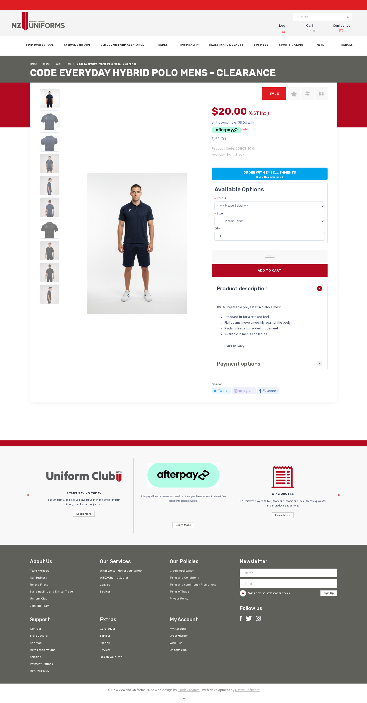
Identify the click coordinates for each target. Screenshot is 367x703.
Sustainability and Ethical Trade (51, 592)
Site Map (35, 643)
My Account (178, 629)
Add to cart (269, 271)
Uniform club (178, 650)
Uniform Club (38, 599)
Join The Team (39, 606)
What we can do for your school (121, 571)
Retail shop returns (42, 650)
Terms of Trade (179, 592)
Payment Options (41, 664)
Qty (217, 229)
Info (245, 130)
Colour (221, 199)
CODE (58, 64)
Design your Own (111, 657)
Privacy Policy (179, 599)
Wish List (176, 643)
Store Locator (39, 636)
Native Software (247, 690)
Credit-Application (182, 571)
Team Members (39, 571)
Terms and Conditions (184, 578)
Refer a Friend (39, 585)
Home (33, 64)
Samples (105, 636)
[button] (77, 46)
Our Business (38, 578)
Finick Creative (189, 690)
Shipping (35, 657)
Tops (68, 64)
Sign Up (329, 593)
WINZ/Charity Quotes (114, 578)
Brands (45, 64)
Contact (35, 629)
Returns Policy (39, 671)
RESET (269, 256)
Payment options (238, 364)
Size (219, 214)
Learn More (84, 514)
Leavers (105, 585)
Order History (178, 636)
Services (105, 592)
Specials (105, 643)
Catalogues (107, 629)
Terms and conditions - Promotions (193, 585)
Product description (242, 288)
